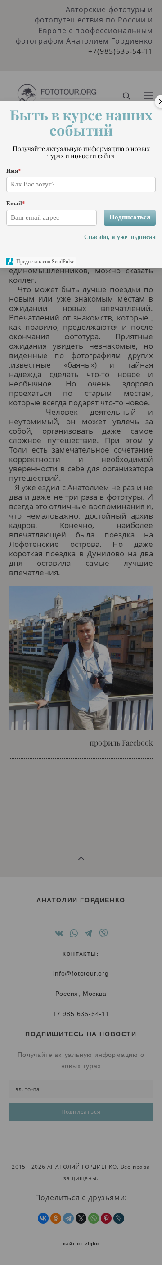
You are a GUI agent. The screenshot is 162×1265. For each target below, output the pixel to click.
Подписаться (129, 217)
